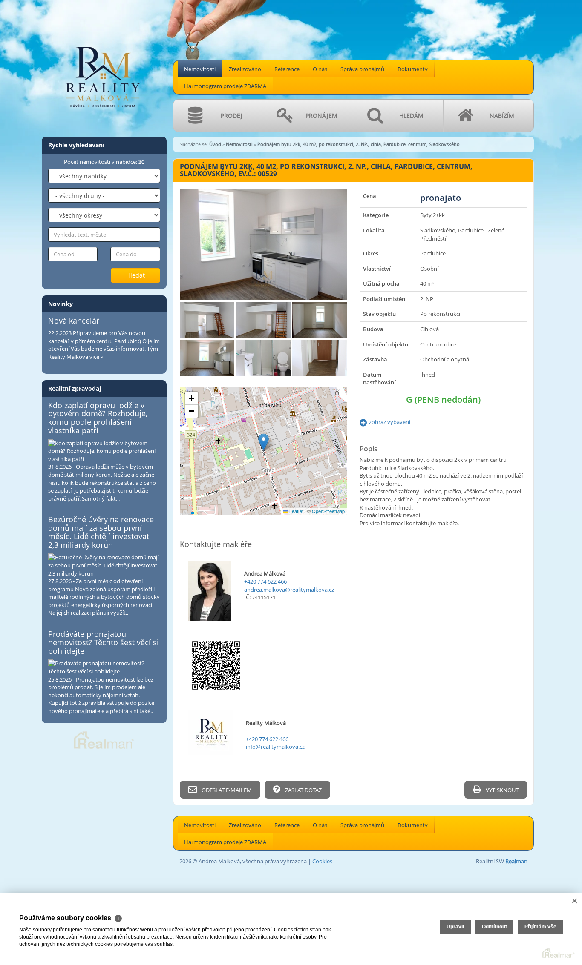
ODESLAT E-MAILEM (226, 790)
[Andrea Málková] (103, 56)
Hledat (135, 275)
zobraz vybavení (389, 422)
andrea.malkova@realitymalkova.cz (289, 589)
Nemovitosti (200, 69)
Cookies (322, 861)
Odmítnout (494, 927)
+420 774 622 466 (265, 581)
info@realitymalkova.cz (275, 746)
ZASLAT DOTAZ (303, 790)
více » (96, 357)
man (516, 861)
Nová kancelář (73, 320)
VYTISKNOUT (501, 790)
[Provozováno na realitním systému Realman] (104, 739)
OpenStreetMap (328, 510)
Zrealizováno (245, 69)
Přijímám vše (540, 927)
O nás (320, 69)
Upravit (455, 927)
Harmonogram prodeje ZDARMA (225, 86)
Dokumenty (413, 69)
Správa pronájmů (362, 69)
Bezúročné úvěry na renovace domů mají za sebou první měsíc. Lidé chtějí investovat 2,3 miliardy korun (101, 532)
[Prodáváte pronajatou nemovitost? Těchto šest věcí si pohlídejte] (104, 667)
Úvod (215, 144)
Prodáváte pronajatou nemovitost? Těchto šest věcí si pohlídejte (103, 642)
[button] (263, 442)
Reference (287, 69)
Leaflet (295, 510)
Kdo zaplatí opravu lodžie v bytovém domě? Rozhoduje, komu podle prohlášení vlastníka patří (97, 417)
